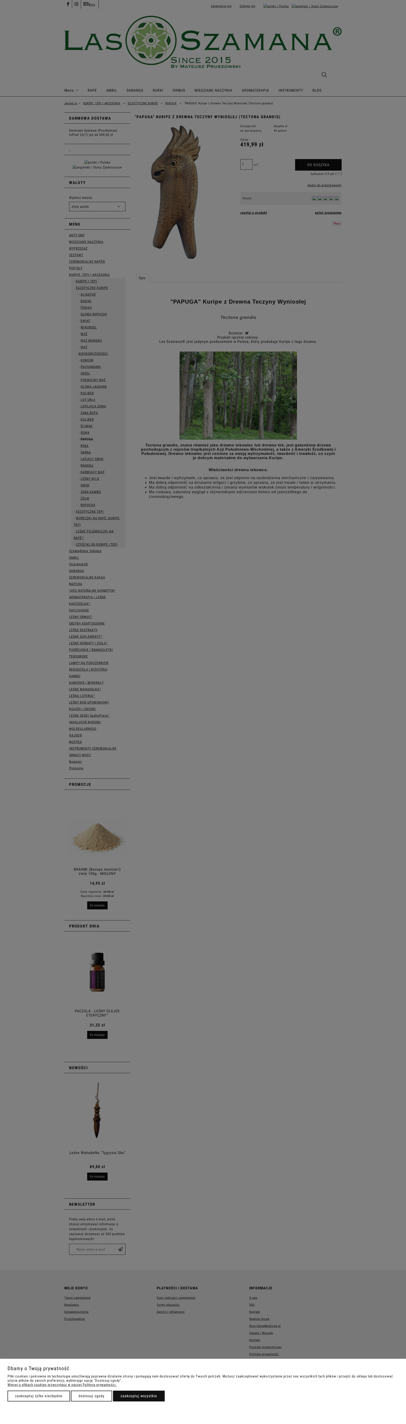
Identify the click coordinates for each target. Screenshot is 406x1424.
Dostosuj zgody (91, 1396)
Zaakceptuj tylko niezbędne (38, 1396)
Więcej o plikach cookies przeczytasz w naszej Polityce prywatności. (62, 1385)
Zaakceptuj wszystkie (139, 1396)
